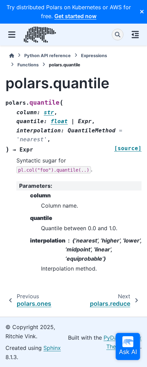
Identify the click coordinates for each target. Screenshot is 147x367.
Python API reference (47, 55)
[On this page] (135, 34)
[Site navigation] (11, 34)
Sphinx (52, 347)
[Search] (117, 34)
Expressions (94, 55)
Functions (28, 64)
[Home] (11, 55)
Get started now (75, 16)
